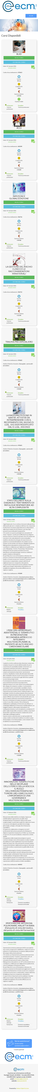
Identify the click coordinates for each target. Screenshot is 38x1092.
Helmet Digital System (23, 1088)
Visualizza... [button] (21, 609)
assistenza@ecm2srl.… (22, 1046)
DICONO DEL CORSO (19, 62)
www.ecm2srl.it (22, 1081)
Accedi (31, 15)
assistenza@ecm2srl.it (21, 1079)
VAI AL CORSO (19, 58)
